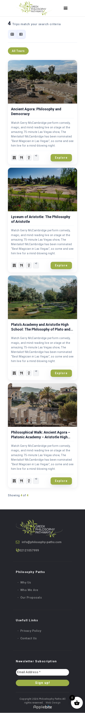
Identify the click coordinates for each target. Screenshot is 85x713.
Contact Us (28, 638)
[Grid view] (12, 34)
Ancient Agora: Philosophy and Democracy (36, 111)
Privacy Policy (30, 631)
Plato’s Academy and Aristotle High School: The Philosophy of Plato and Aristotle (40, 327)
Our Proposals (31, 597)
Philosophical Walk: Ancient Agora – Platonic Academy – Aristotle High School (40, 435)
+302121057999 (27, 550)
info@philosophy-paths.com (41, 542)
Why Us (25, 582)
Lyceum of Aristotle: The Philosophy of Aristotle (40, 219)
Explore (61, 157)
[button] (36, 157)
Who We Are (29, 590)
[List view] (21, 34)
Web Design (53, 702)
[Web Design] (42, 706)
